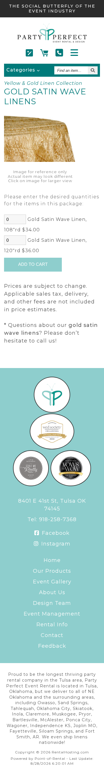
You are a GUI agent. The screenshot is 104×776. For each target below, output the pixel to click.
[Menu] (74, 53)
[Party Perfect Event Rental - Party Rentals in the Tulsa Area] (52, 41)
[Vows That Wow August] (71, 484)
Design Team (52, 603)
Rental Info (52, 624)
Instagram (55, 544)
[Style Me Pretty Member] (31, 484)
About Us (52, 592)
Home (52, 560)
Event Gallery (52, 582)
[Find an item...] (93, 70)
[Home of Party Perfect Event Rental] (52, 411)
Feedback (52, 646)
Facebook (55, 533)
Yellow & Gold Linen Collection (43, 83)
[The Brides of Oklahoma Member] (52, 447)
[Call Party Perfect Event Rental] (59, 53)
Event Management (52, 614)
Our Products (52, 571)
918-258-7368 (58, 519)
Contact (52, 635)
